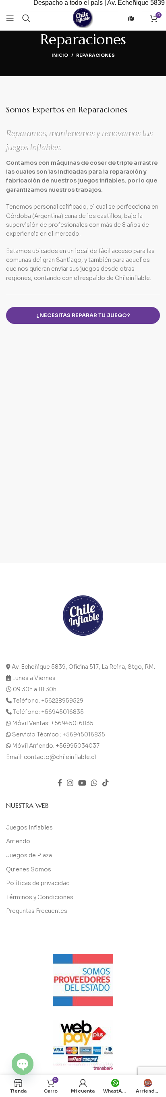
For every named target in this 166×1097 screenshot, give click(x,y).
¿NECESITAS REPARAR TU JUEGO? (83, 315)
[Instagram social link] (70, 783)
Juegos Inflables (29, 827)
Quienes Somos (28, 869)
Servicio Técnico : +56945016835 (58, 734)
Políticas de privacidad (38, 883)
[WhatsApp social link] (94, 783)
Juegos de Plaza (29, 855)
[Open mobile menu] (10, 18)
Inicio (60, 55)
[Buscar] (26, 18)
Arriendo (18, 841)
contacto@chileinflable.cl (60, 757)
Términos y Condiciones (39, 897)
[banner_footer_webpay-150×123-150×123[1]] (83, 1045)
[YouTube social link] (82, 783)
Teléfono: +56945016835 (48, 711)
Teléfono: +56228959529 (48, 700)
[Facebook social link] (59, 783)
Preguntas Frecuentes (36, 911)
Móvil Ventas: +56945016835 (52, 723)
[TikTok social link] (105, 783)
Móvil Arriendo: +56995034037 (56, 745)
